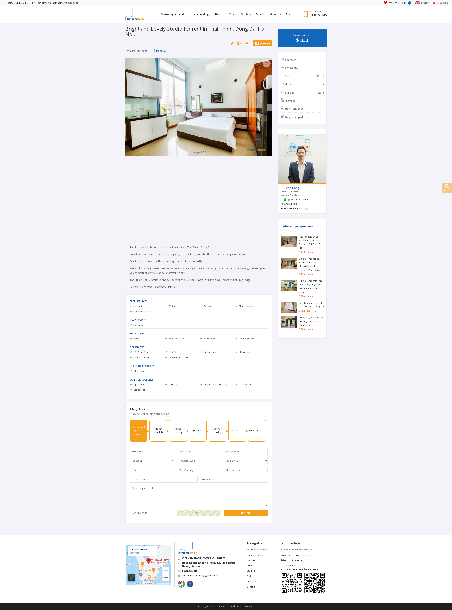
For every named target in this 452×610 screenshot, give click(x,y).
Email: (57, 2)
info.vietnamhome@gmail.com (300, 208)
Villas (232, 14)
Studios (246, 14)
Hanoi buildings (200, 14)
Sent (247, 513)
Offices (260, 14)
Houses (219, 14)
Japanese (265, 43)
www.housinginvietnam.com (296, 554)
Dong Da (161, 50)
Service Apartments (173, 14)
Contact (291, 14)
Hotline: (17, 2)
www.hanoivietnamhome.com (297, 549)
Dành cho (291, 560)
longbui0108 (290, 203)
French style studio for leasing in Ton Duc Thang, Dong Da (311, 321)
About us (275, 14)
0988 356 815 (318, 15)
